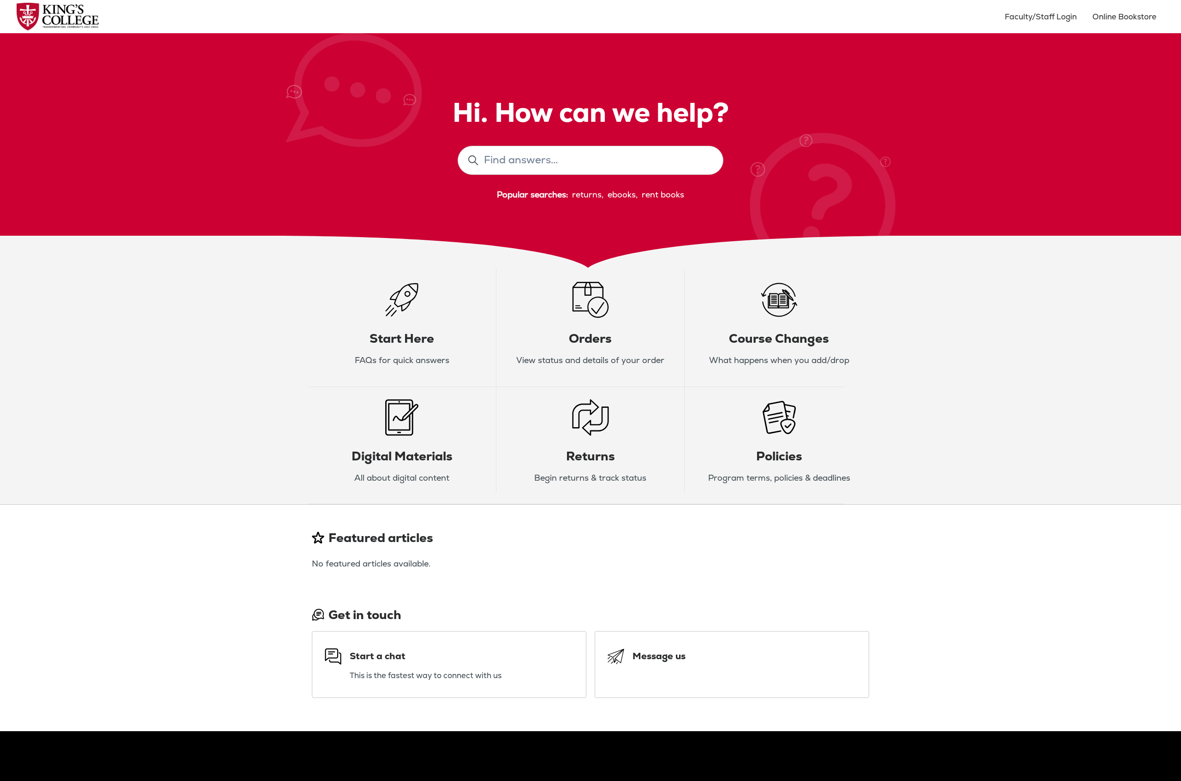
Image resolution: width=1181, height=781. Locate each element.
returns (587, 194)
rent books (663, 194)
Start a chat (378, 656)
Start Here (402, 338)
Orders (590, 338)
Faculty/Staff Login (1041, 17)
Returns (590, 456)
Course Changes (779, 338)
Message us (659, 656)
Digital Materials (402, 456)
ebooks (622, 194)
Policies (779, 456)
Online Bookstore (1124, 17)
